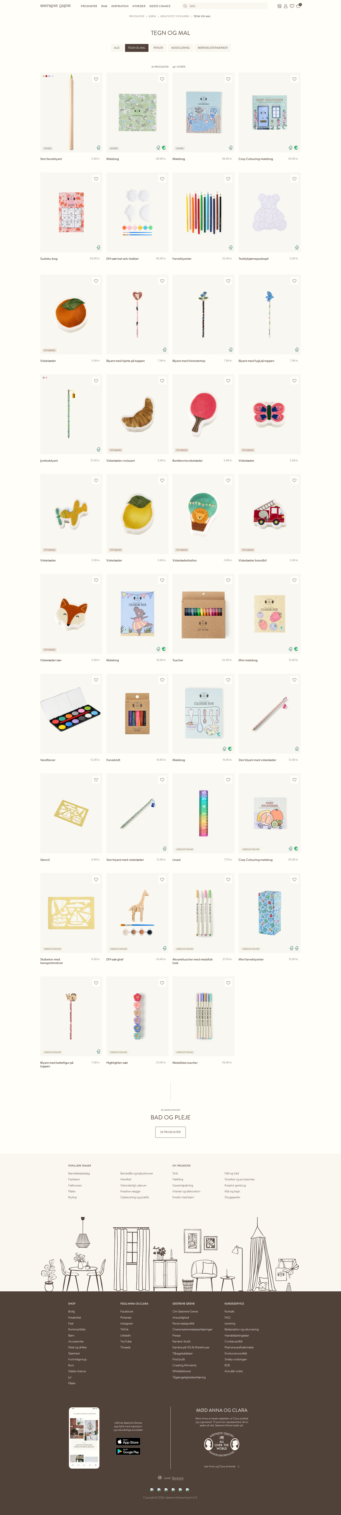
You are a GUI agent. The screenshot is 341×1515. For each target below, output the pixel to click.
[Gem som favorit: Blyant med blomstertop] (228, 281)
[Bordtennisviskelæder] (203, 414)
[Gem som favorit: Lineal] (228, 780)
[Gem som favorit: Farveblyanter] (228, 179)
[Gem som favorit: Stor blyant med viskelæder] (294, 680)
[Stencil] (71, 813)
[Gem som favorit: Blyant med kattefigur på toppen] (96, 983)
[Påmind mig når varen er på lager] (230, 866)
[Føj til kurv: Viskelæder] (97, 367)
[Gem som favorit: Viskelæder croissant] (162, 381)
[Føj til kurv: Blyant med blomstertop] (230, 367)
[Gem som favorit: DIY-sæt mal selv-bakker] (162, 179)
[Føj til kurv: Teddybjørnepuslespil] (296, 265)
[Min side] (285, 6)
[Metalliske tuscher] (203, 1016)
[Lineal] (203, 813)
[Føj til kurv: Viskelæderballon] (230, 567)
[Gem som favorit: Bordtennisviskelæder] (228, 381)
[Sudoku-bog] (71, 212)
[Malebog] (137, 112)
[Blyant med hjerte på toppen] (137, 314)
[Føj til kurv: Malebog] (163, 165)
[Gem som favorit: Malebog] (162, 79)
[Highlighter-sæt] (137, 1016)
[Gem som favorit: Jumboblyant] (96, 381)
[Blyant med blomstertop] (203, 314)
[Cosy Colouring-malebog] (270, 112)
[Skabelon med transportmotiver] (71, 913)
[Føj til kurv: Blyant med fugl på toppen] (296, 367)
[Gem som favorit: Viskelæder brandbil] (294, 480)
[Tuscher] (203, 614)
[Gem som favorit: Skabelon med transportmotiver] (96, 879)
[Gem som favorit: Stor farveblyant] (96, 79)
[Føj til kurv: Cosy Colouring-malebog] (296, 165)
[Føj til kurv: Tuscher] (230, 666)
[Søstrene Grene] (55, 6)
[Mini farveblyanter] (270, 913)
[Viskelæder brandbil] (270, 514)
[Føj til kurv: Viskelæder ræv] (97, 666)
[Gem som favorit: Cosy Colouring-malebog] (294, 79)
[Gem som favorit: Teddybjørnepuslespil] (294, 179)
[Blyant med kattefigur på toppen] (71, 1016)
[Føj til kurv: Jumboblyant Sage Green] (97, 467)
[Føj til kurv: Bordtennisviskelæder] (230, 467)
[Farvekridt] (137, 714)
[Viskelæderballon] (203, 514)
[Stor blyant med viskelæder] (270, 714)
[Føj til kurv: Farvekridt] (163, 766)
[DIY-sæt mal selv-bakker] (137, 212)
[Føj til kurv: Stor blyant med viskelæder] (296, 766)
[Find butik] (279, 6)
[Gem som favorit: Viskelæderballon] (228, 480)
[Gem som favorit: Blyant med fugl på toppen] (294, 281)
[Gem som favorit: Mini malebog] (294, 580)
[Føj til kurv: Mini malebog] (296, 666)
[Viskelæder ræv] (71, 614)
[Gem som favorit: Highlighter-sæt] (162, 983)
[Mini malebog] (270, 614)
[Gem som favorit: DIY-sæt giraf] (162, 879)
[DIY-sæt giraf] (137, 913)
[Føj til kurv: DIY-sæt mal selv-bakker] (163, 265)
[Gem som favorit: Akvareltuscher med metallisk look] (228, 879)
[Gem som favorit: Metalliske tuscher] (228, 983)
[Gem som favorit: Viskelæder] (96, 281)
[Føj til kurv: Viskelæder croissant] (163, 467)
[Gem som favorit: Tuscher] (228, 580)
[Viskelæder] (71, 314)
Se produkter (170, 1132)
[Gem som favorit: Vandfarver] (96, 680)
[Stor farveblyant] (71, 112)
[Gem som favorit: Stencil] (96, 780)
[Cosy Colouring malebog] (270, 813)
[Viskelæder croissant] (137, 414)
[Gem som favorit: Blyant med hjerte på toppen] (162, 281)
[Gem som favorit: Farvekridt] (162, 680)
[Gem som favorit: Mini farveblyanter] (294, 879)
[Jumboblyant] (71, 414)
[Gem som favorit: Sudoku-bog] (96, 179)
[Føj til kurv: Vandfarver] (97, 766)
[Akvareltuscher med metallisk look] (203, 913)
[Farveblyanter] (203, 212)
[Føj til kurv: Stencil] (97, 866)
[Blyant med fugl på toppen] (270, 314)
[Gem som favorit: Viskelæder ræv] (96, 580)
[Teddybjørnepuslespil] (270, 212)
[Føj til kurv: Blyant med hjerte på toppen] (163, 367)
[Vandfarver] (71, 714)
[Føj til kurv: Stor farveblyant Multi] (97, 165)
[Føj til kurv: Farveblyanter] (230, 265)
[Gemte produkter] (292, 6)
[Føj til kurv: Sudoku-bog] (97, 265)
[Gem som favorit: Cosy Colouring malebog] (294, 780)
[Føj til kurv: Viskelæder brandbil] (296, 567)
